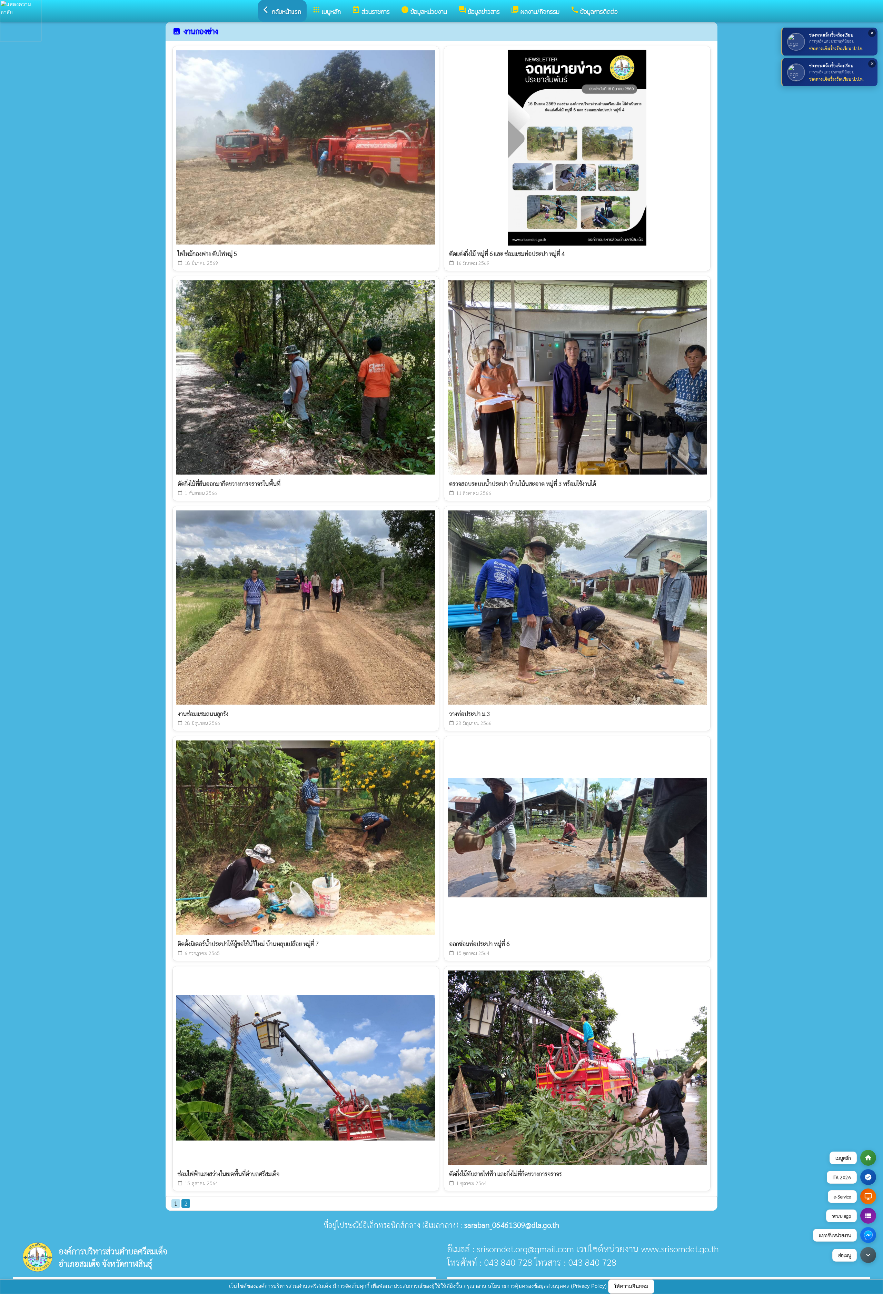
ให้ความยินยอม (631, 1286)
